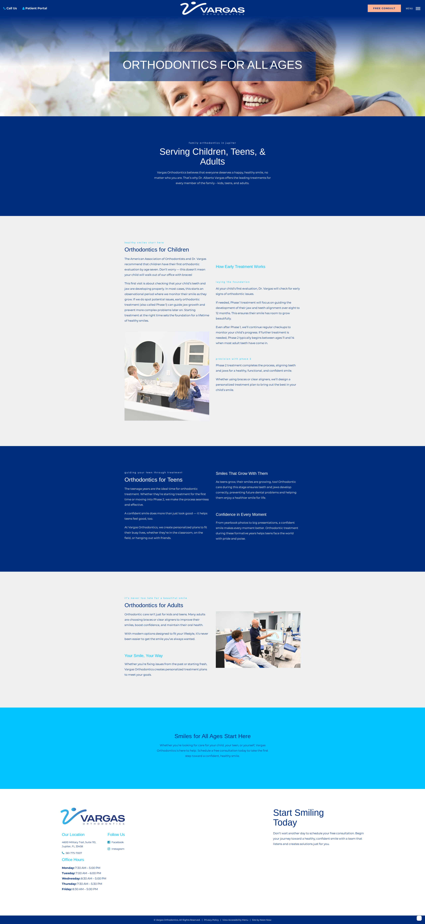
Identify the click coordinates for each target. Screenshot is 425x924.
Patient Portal (36, 8)
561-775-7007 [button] (73, 852)
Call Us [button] (11, 8)
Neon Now (265, 919)
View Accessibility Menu (235, 919)
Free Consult (384, 8)
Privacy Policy (211, 919)
